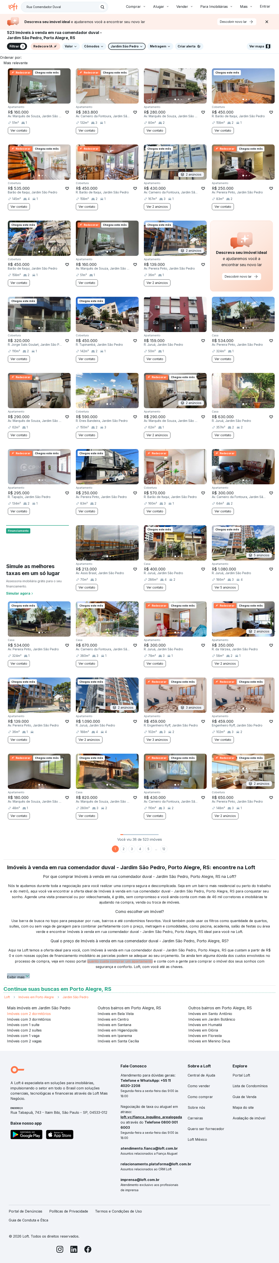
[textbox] (64, 7)
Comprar (133, 6)
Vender (182, 6)
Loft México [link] (197, 1139)
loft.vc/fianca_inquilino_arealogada (151, 1117)
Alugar (158, 6)
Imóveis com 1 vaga (23, 1035)
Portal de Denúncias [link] (25, 1211)
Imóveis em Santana (114, 1025)
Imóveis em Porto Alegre (36, 997)
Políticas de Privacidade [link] (68, 1211)
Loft (7, 997)
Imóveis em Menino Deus (209, 1041)
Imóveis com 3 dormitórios (29, 1019)
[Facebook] (87, 1250)
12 (163, 849)
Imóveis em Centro (113, 1019)
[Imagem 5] (51, 99)
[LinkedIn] (73, 1250)
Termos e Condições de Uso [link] (118, 1211)
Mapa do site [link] (243, 1107)
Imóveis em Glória (203, 1030)
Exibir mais (16, 976)
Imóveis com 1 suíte (23, 1025)
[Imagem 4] (48, 99)
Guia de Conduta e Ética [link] (28, 1220)
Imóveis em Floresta (205, 1035)
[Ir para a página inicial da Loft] (15, 7)
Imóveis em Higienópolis (118, 1030)
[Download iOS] (59, 1135)
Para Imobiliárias (214, 6)
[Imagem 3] (45, 99)
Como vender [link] (199, 1086)
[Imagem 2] (42, 99)
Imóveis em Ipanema (115, 1035)
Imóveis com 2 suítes (24, 1030)
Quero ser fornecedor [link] (206, 1129)
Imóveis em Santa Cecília (118, 1041)
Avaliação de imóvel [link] (249, 1118)
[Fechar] (267, 22)
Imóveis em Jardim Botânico (211, 1019)
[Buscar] (102, 6)
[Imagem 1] (39, 99)
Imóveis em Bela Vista (116, 1013)
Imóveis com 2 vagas (24, 1041)
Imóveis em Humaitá (205, 1025)
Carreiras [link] (195, 1118)
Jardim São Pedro (75, 997)
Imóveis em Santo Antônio (210, 1013)
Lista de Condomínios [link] (250, 1086)
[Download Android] (26, 1135)
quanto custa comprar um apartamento (120, 961)
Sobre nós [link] (196, 1107)
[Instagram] (59, 1250)
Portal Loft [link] (241, 1075)
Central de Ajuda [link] (201, 1075)
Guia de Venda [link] (244, 1097)
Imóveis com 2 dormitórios (29, 1013)
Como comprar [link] (200, 1097)
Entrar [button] (265, 6)
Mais (244, 6)
